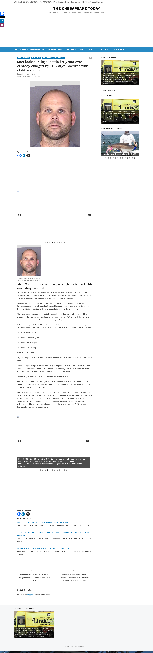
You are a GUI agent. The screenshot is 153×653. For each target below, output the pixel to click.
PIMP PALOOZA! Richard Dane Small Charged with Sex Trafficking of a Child (46, 548)
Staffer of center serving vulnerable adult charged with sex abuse (43, 522)
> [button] (89, 215)
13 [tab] (134, 158)
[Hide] (1, 29)
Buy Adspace (75, 2)
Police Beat (47, 57)
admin (21, 74)
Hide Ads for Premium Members (92, 2)
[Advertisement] (76, 31)
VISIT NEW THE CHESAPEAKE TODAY (26, 2)
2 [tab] (47, 242)
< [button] (19, 215)
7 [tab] (59, 242)
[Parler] (2, 25)
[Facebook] (19, 155)
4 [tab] (52, 242)
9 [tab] (64, 242)
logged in (31, 595)
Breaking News (23, 57)
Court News (36, 57)
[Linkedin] (23, 155)
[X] (28, 155)
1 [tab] (45, 242)
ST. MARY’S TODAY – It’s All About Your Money (54, 2)
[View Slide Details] (53, 442)
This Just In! (59, 57)
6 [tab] (57, 242)
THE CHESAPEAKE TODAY (76, 8)
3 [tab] (49, 242)
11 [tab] (64, 470)
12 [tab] (66, 470)
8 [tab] (61, 242)
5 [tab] (54, 242)
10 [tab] (62, 470)
